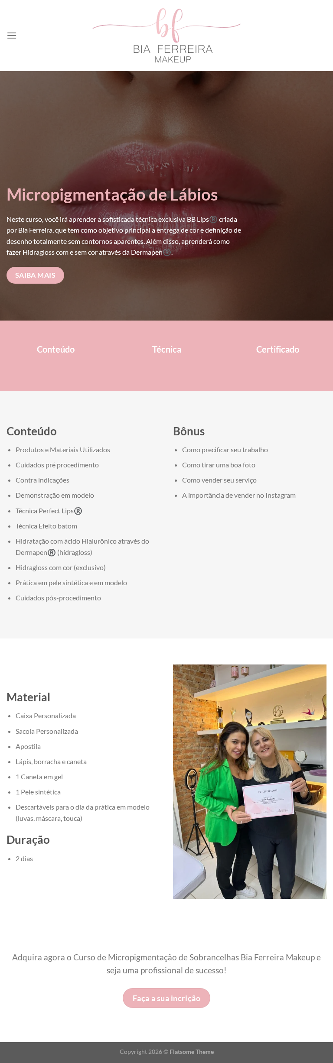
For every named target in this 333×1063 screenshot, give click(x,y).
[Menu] (12, 35)
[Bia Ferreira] (166, 35)
